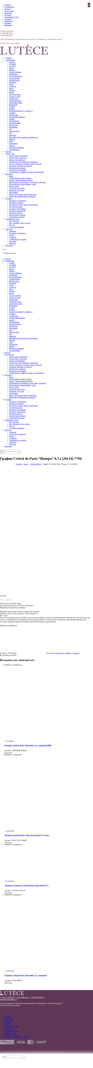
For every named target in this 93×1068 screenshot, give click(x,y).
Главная (8, 5)
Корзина (8, 23)
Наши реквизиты (11, 1031)
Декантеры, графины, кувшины (67, 653)
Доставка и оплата (9, 655)
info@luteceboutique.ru (8, 999)
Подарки (8, 15)
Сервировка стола (11, 17)
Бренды (7, 9)
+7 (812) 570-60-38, (6, 31)
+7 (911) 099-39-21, (6, 33)
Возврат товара (10, 1033)
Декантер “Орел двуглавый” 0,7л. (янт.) (27, 835)
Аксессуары (9, 11)
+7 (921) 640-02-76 (6, 35)
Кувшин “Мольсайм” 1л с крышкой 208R (28, 745)
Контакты (8, 25)
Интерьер (8, 13)
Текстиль (8, 19)
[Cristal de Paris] (31, 653)
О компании (9, 7)
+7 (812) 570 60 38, (7, 997)
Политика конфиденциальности (17, 1037)
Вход (2, 29)
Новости (8, 1029)
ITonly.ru (61, 1051)
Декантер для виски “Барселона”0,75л (26, 885)
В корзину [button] (8, 753)
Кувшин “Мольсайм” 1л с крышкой (26, 975)
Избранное (9, 21)
